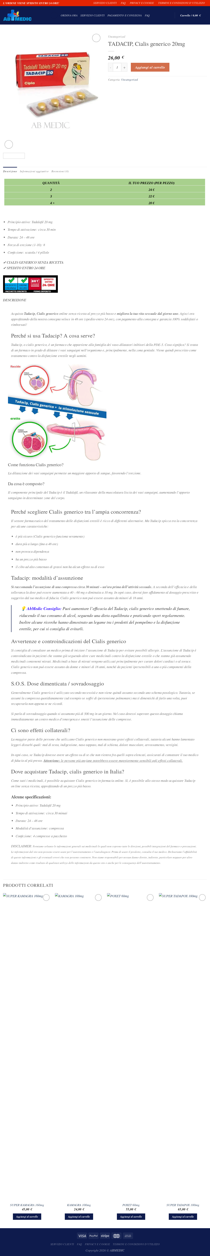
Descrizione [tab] (10, 171)
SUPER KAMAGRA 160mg (27, 1205)
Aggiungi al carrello (150, 67)
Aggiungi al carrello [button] (27, 1216)
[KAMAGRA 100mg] (79, 1046)
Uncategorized (116, 36)
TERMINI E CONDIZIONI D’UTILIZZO (181, 3)
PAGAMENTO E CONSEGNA (124, 15)
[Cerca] (54, 15)
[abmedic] (23, 15)
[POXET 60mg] (131, 1046)
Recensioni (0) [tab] (60, 171)
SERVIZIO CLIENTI (105, 3)
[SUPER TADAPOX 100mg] (183, 1046)
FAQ (123, 3)
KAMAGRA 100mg (79, 1205)
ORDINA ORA (69, 15)
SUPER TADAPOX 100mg (183, 1205)
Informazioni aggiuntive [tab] (34, 171)
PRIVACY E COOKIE (142, 3)
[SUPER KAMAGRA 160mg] (27, 1046)
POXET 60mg (131, 1205)
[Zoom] (9, 144)
